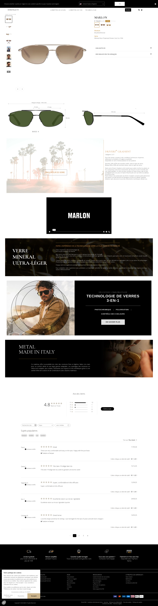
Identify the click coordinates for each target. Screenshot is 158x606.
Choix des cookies (127, 602)
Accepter (34, 596)
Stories (128, 10)
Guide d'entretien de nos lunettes (101, 577)
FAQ (68, 589)
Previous (18, 89)
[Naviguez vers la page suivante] (88, 535)
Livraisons (69, 587)
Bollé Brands (129, 579)
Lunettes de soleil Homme (44, 579)
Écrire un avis (107, 409)
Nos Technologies (97, 581)
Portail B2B (83, 602)
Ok (120, 4)
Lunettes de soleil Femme (44, 581)
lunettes (43, 435)
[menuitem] (58, 10)
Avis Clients (95, 587)
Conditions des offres (107, 603)
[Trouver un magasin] (142, 10)
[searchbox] (27, 425)
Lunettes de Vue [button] (75, 10)
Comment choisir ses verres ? (100, 579)
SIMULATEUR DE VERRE (55, 172)
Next (22, 89)
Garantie (106, 602)
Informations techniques (106, 54)
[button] (4, 602)
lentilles (31, 435)
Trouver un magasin (72, 579)
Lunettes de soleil (42, 577)
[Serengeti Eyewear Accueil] (14, 10)
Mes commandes (71, 583)
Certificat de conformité (131, 583)
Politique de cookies (137, 602)
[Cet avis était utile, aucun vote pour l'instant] (131, 459)
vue (37, 435)
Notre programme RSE (98, 589)
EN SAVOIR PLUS (113, 322)
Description (100, 48)
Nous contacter (70, 577)
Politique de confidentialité (115, 602)
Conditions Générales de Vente (95, 602)
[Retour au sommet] (153, 601)
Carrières (128, 581)
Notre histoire (129, 577)
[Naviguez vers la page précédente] (70, 535)
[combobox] (46, 425)
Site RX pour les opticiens (99, 585)
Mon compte (70, 581)
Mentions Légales (117, 603)
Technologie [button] (90, 10)
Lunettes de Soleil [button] (58, 10)
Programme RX (96, 583)
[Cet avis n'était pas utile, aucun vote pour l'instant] (135, 459)
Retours (69, 585)
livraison (24, 435)
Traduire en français (48, 453)
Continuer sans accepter (8, 595)
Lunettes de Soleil (10, 14)
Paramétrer (21, 596)
